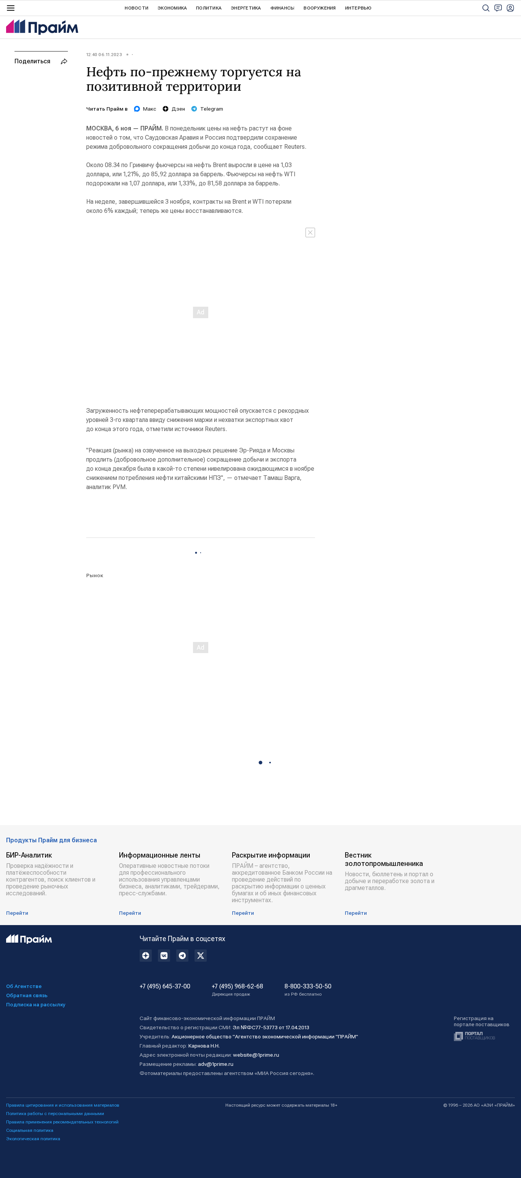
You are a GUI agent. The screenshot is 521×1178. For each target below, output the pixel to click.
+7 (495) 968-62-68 (237, 990)
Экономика (172, 8)
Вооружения (320, 8)
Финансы (282, 8)
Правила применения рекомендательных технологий (62, 1122)
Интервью (358, 8)
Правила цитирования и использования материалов (62, 1105)
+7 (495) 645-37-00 (165, 986)
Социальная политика (29, 1130)
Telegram (211, 109)
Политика (209, 8)
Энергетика (246, 8)
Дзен (178, 109)
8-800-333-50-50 (308, 990)
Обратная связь (27, 995)
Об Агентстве (24, 986)
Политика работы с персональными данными (55, 1113)
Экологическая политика (33, 1138)
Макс (149, 109)
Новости (136, 8)
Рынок (94, 575)
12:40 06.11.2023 (104, 54)
